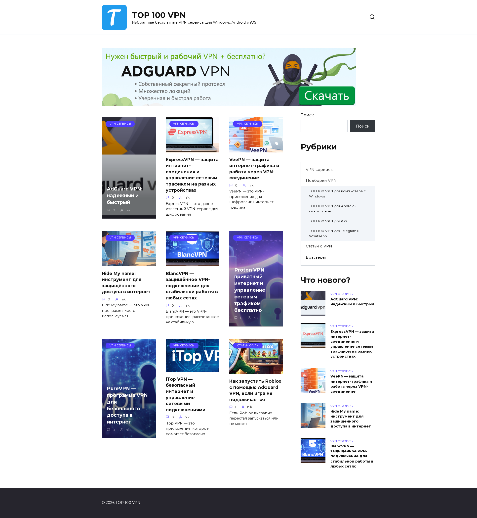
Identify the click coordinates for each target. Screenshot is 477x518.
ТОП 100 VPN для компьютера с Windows (337, 193)
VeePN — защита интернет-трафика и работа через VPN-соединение (254, 168)
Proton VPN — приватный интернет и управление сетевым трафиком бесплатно (252, 290)
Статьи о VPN (319, 246)
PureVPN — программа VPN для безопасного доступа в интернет (127, 405)
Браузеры (316, 257)
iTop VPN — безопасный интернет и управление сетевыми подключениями (185, 394)
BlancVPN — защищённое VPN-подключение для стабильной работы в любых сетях (192, 285)
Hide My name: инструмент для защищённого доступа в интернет (126, 282)
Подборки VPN (321, 180)
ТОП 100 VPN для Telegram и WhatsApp (334, 233)
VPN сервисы (319, 169)
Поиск (307, 115)
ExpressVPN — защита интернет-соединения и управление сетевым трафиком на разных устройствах (192, 174)
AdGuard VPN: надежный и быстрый (125, 195)
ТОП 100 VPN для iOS (328, 221)
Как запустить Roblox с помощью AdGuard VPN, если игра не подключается (255, 390)
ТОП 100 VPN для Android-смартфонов (332, 208)
